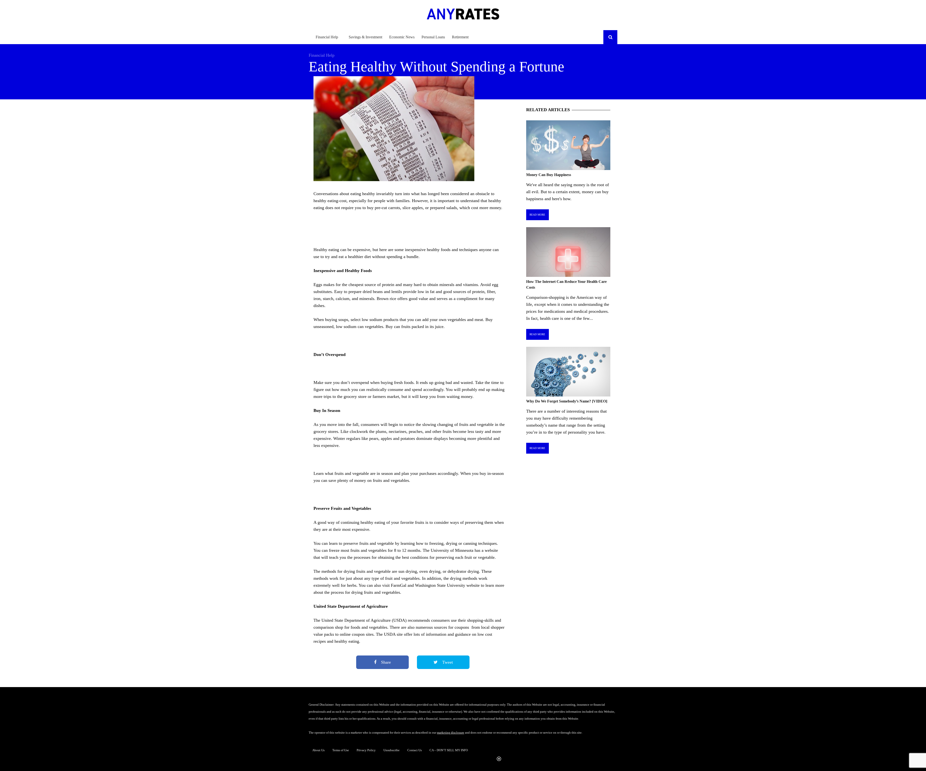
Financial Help (327, 37)
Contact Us (414, 750)
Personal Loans (433, 37)
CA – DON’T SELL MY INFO (448, 750)
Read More (537, 214)
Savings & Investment (365, 37)
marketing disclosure (450, 732)
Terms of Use (340, 750)
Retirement (460, 37)
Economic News (402, 37)
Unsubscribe (391, 750)
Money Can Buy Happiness (548, 175)
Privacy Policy (366, 750)
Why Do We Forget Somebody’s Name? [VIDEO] (566, 401)
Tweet (447, 662)
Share (385, 662)
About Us (318, 750)
